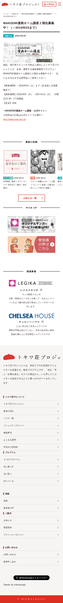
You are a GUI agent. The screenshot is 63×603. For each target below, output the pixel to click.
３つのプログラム (12, 459)
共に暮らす (9, 466)
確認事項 (8, 433)
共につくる (9, 481)
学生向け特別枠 (11, 447)
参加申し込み (10, 562)
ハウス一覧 (9, 418)
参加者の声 (9, 508)
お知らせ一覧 (30, 198)
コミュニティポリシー (14, 425)
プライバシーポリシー (14, 535)
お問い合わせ (10, 554)
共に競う (8, 474)
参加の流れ (9, 411)
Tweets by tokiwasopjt (14, 584)
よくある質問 (10, 440)
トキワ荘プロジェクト (14, 404)
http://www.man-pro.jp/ (14, 119)
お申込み (51, 4)
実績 (6, 501)
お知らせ (8, 36)
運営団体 (8, 527)
